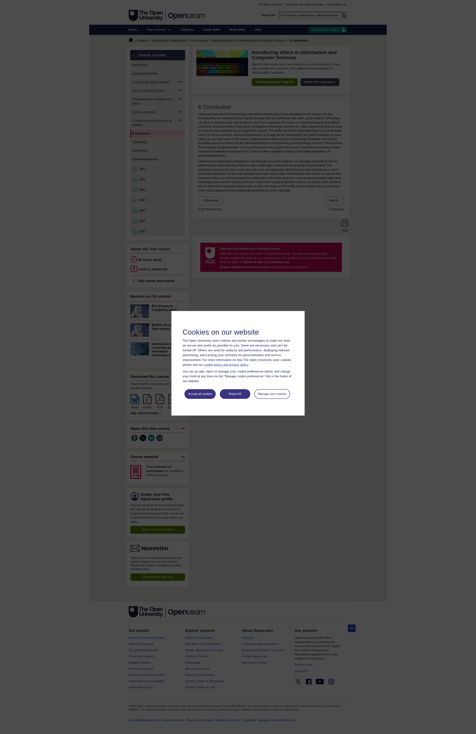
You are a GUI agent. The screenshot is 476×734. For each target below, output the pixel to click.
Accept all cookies (200, 394)
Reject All (235, 394)
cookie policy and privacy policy (226, 365)
